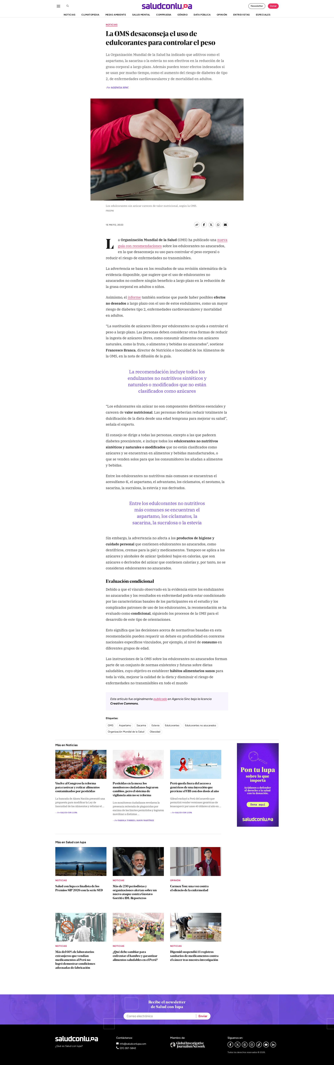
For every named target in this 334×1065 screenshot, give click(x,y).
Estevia (155, 725)
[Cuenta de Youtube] (266, 1044)
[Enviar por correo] (225, 225)
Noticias (111, 24)
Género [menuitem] (182, 14)
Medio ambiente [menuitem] (115, 14)
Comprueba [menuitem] (163, 14)
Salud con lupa (68, 812)
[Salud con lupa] (167, 6)
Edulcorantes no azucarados (200, 725)
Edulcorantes (172, 725)
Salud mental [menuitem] (141, 14)
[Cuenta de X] (237, 1044)
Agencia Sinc (120, 87)
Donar (273, 5)
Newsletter (257, 5)
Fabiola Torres (126, 820)
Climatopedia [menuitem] (90, 14)
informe (134, 297)
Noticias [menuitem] (69, 14)
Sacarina (141, 725)
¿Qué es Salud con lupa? (69, 1046)
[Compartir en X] (211, 225)
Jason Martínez (145, 820)
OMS (110, 725)
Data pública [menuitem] (202, 14)
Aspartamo (125, 725)
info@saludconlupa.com (133, 1043)
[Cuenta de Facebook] (195, 1045)
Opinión (175, 880)
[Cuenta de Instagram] (252, 1044)
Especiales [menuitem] (263, 14)
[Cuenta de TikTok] (259, 1044)
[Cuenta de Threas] (245, 1044)
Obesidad (155, 731)
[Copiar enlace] (197, 225)
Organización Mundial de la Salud (126, 731)
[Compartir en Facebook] (204, 225)
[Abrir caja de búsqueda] (67, 6)
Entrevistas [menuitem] (241, 14)
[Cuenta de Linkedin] (273, 1044)
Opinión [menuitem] (222, 14)
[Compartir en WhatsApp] (218, 225)
